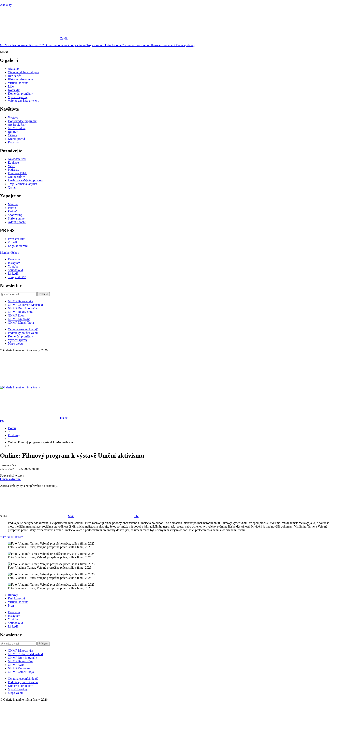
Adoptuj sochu (17, 222)
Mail (71, 516)
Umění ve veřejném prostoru (25, 180)
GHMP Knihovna (19, 319)
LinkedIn (13, 273)
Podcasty (13, 169)
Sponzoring (15, 215)
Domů (12, 428)
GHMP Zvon (16, 315)
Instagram (14, 263)
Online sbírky (16, 176)
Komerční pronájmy (20, 93)
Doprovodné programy (22, 121)
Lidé (11, 86)
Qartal (12, 187)
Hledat (64, 417)
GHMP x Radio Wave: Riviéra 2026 (23, 45)
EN (2, 421)
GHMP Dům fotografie (22, 308)
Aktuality (6, 5)
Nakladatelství (17, 159)
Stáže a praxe (16, 218)
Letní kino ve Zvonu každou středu (127, 45)
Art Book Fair (16, 124)
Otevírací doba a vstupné (23, 72)
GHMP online (16, 128)
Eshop (15, 252)
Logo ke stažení (18, 246)
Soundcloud (15, 270)
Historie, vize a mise (20, 79)
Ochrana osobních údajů (23, 329)
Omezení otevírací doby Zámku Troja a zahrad (75, 45)
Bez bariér (14, 75)
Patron (12, 207)
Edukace (13, 162)
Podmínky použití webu (23, 333)
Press (11, 605)
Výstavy (13, 117)
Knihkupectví (16, 138)
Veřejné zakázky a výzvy (23, 100)
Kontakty (14, 90)
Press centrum (16, 238)
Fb (136, 516)
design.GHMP (17, 277)
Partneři (13, 211)
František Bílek (17, 173)
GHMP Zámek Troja (21, 322)
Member (13, 204)
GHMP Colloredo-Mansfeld (25, 304)
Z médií (13, 242)
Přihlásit (43, 294)
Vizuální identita (18, 83)
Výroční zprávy (17, 97)
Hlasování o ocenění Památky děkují (172, 45)
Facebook (14, 259)
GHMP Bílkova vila (20, 301)
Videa (11, 166)
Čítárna (12, 135)
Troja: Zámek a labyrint (22, 184)
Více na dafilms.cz (11, 536)
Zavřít (63, 38)
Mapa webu (15, 343)
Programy (14, 435)
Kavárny (13, 142)
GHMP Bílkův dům (20, 312)
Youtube (13, 266)
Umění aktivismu (10, 479)
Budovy (13, 131)
